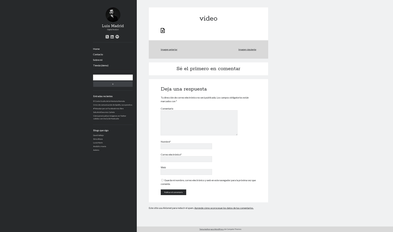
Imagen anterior (169, 49)
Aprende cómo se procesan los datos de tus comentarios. (224, 207)
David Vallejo (98, 135)
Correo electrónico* (171, 154)
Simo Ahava (98, 139)
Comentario (167, 108)
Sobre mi (97, 59)
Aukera (96, 150)
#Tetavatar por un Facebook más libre (108, 108)
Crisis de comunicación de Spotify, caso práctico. (112, 105)
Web (163, 167)
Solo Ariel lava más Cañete (104, 112)
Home (96, 48)
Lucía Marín (98, 142)
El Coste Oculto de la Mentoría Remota (109, 101)
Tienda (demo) (100, 65)
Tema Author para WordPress (211, 229)
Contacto (98, 54)
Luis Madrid (113, 26)
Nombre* (166, 141)
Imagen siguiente (247, 49)
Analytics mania (99, 146)
